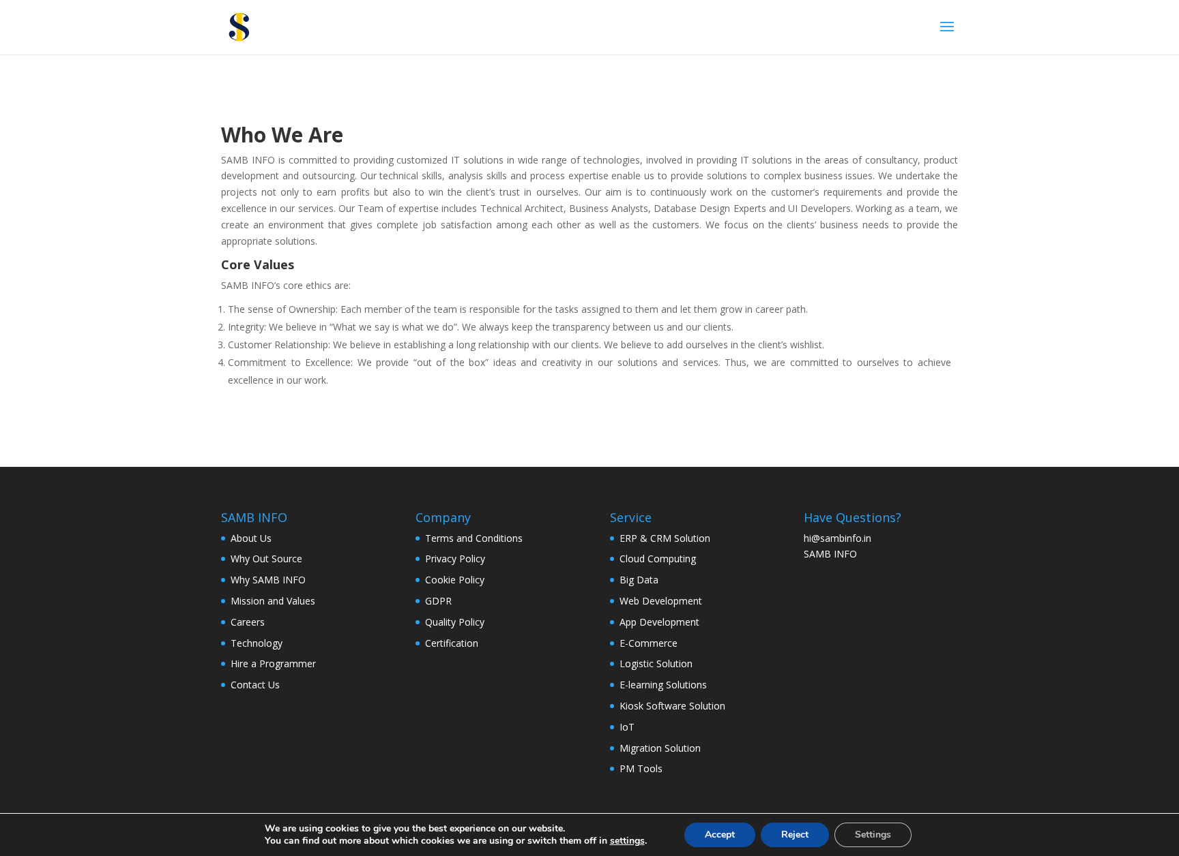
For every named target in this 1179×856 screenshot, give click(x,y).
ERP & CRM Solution (665, 538)
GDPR (438, 600)
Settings (873, 834)
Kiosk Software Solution (672, 705)
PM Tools (641, 768)
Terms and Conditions (474, 538)
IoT (627, 726)
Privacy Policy (455, 558)
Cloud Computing (658, 558)
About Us (251, 538)
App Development (659, 621)
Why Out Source (266, 558)
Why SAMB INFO (268, 579)
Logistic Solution (656, 663)
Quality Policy (454, 621)
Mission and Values (273, 600)
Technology (256, 643)
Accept (720, 834)
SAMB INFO (830, 553)
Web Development (661, 600)
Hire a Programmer (273, 663)
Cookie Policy (454, 579)
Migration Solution (660, 748)
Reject (795, 834)
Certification (451, 643)
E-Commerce (649, 643)
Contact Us (255, 684)
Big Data (639, 579)
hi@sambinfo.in (837, 538)
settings (627, 841)
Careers (248, 621)
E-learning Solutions (663, 684)
